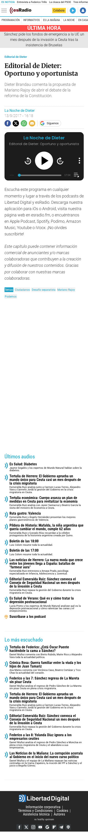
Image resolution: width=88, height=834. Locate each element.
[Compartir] (8, 123)
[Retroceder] (28, 161)
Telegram (61, 827)
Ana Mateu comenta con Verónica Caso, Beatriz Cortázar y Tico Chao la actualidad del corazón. (45, 667)
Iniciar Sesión (83, 10)
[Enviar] (24, 123)
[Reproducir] (44, 161)
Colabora (59, 10)
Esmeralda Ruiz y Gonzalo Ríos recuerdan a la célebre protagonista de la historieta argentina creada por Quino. (46, 530)
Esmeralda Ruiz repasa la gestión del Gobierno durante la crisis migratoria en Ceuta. (45, 585)
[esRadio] (20, 10)
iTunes (68, 827)
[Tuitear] (16, 123)
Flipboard (54, 827)
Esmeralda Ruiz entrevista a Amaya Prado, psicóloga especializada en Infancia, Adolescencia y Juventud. (46, 566)
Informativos (31, 20)
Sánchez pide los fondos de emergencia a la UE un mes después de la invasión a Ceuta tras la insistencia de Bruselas (44, 39)
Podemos (10, 296)
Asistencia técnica (36, 814)
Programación (11, 20)
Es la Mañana (51, 20)
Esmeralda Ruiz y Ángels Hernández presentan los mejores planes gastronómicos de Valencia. (42, 516)
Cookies (62, 811)
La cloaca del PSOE (60, 2)
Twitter (26, 827)
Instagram (33, 827)
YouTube (40, 827)
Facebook (19, 827)
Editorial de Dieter (16, 57)
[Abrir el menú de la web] (5, 11)
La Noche (69, 20)
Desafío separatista (44, 289)
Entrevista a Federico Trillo (32, 2)
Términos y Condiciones (35, 811)
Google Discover (47, 827)
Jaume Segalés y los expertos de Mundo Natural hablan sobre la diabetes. (45, 467)
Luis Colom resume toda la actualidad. (31, 542)
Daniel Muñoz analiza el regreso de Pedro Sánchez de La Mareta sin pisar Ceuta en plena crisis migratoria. (45, 683)
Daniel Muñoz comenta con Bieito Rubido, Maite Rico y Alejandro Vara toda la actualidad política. (45, 652)
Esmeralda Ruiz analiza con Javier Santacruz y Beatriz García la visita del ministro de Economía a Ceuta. (45, 502)
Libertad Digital (44, 798)
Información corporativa (43, 807)
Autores (59, 814)
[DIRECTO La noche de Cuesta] (73, 10)
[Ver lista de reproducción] (76, 175)
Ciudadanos (22, 289)
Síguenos (53, 123)
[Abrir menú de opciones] (79, 161)
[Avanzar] (60, 161)
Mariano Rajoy (66, 289)
